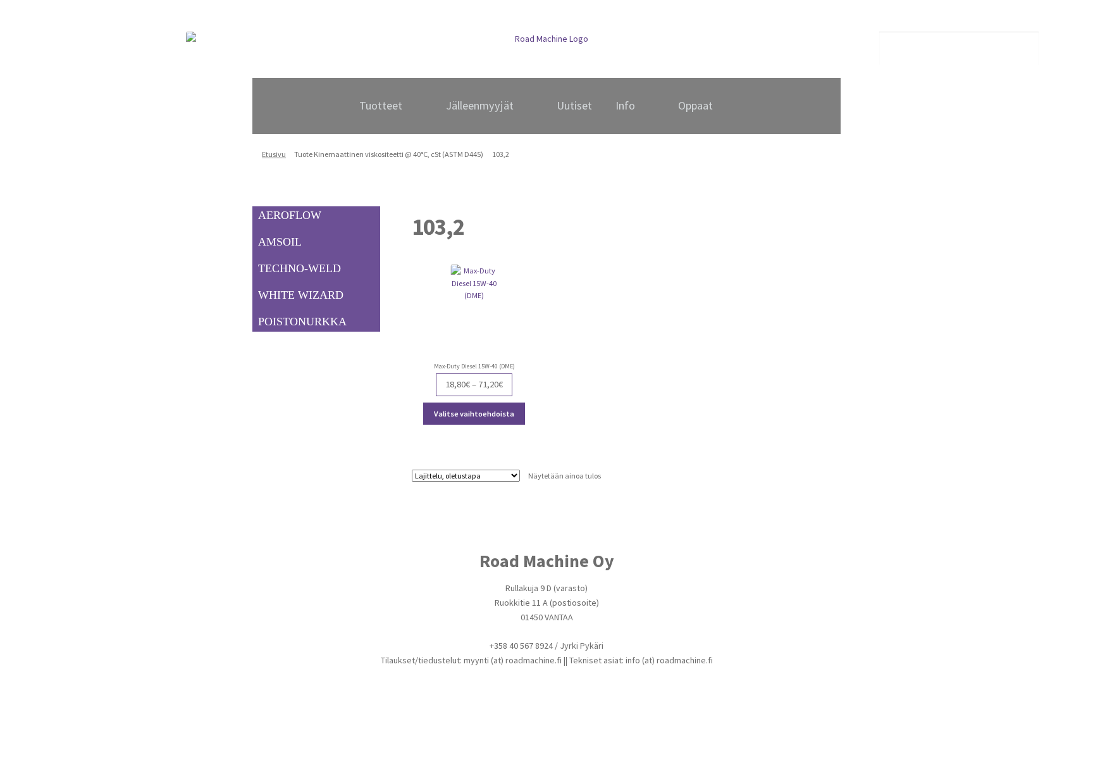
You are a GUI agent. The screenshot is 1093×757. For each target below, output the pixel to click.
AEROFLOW (289, 215)
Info (625, 105)
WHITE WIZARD (300, 295)
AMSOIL (280, 241)
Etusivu (274, 154)
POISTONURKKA (302, 321)
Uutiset (574, 105)
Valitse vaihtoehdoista (474, 413)
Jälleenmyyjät (480, 105)
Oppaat (695, 105)
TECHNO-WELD (299, 268)
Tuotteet (380, 105)
